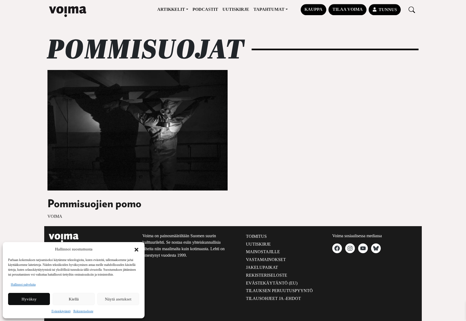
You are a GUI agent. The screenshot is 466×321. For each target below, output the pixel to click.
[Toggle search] (412, 9)
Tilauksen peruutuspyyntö (279, 290)
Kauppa (313, 9)
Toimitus (256, 236)
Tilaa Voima (348, 9)
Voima (54, 216)
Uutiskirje (235, 9)
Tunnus (388, 9)
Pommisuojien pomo (94, 204)
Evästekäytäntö (61, 311)
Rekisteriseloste (83, 311)
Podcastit (205, 9)
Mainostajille (263, 251)
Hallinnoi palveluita (23, 284)
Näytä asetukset (118, 299)
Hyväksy (29, 299)
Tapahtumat (269, 9)
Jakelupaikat (262, 267)
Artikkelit (171, 9)
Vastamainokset (266, 259)
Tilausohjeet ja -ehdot (273, 298)
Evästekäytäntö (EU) (271, 283)
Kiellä (74, 299)
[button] (136, 249)
